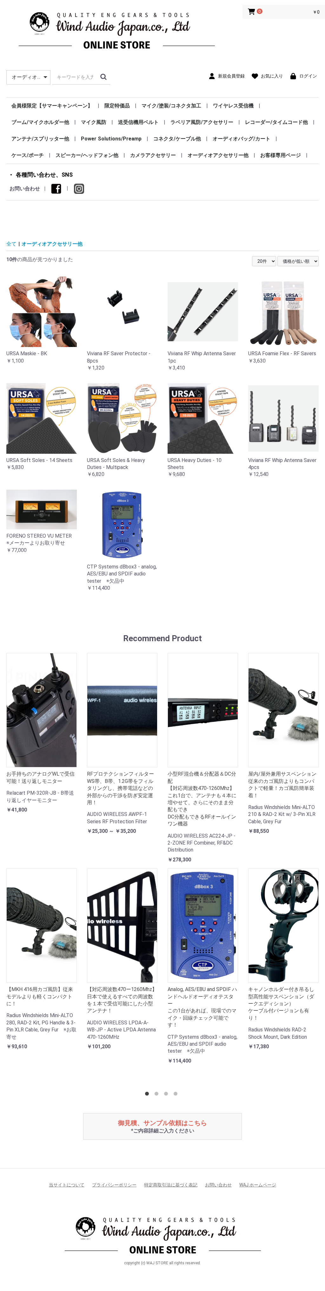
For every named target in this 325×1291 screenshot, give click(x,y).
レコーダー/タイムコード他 (276, 122)
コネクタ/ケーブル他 (177, 139)
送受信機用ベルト (138, 122)
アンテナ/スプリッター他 (40, 139)
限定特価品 (117, 106)
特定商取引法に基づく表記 (170, 1184)
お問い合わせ (25, 189)
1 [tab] (148, 1095)
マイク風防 (93, 122)
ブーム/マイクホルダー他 (40, 122)
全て (11, 244)
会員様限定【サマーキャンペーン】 (52, 106)
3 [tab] (167, 1095)
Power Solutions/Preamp (111, 139)
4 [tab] (177, 1095)
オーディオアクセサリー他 (218, 155)
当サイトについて (66, 1184)
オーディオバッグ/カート (241, 139)
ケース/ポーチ (27, 155)
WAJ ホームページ (257, 1184)
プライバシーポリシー (114, 1184)
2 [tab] (158, 1095)
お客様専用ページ (280, 155)
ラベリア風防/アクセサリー (201, 122)
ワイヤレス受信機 (233, 106)
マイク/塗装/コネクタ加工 (171, 106)
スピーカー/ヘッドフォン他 (87, 155)
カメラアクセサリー (153, 155)
